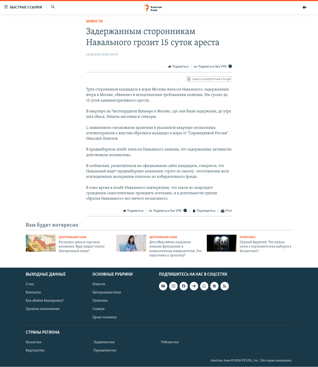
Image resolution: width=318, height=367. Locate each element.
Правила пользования (42, 309)
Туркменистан (104, 350)
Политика (247, 237)
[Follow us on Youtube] (163, 286)
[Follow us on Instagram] (173, 286)
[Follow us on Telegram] (194, 286)
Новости (94, 22)
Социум (98, 309)
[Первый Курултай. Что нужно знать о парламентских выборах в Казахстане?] (222, 243)
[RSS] (224, 286)
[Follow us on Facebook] (184, 286)
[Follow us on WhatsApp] (204, 286)
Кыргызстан (35, 350)
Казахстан (34, 342)
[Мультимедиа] (304, 7)
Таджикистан (104, 342)
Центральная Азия (73, 237)
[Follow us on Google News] (214, 286)
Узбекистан (170, 342)
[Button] (178, 67)
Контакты (33, 292)
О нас (30, 284)
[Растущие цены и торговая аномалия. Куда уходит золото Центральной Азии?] (41, 243)
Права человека (104, 317)
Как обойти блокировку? (45, 301)
